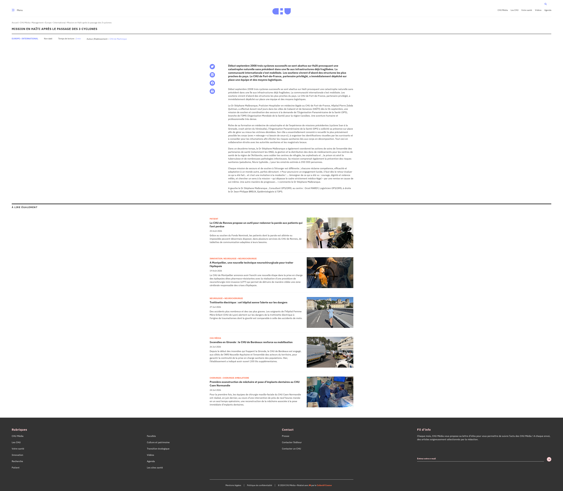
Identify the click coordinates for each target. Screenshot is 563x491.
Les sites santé (155, 467)
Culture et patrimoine (158, 442)
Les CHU (514, 10)
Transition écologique (158, 448)
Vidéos (538, 10)
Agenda (547, 10)
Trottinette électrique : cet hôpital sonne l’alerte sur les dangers (248, 302)
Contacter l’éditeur (292, 442)
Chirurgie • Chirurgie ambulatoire (229, 378)
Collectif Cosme (324, 485)
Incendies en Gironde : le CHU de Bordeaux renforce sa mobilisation (251, 342)
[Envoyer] (549, 459)
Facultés (151, 436)
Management (38, 22)
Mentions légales (233, 485)
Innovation (216, 258)
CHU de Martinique (118, 39)
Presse (285, 436)
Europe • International (55, 22)
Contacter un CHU (291, 448)
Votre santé (526, 10)
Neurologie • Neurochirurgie (240, 258)
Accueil (15, 22)
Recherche (17, 461)
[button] (546, 4)
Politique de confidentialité (259, 485)
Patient (214, 218)
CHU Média (503, 10)
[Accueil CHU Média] (281, 10)
